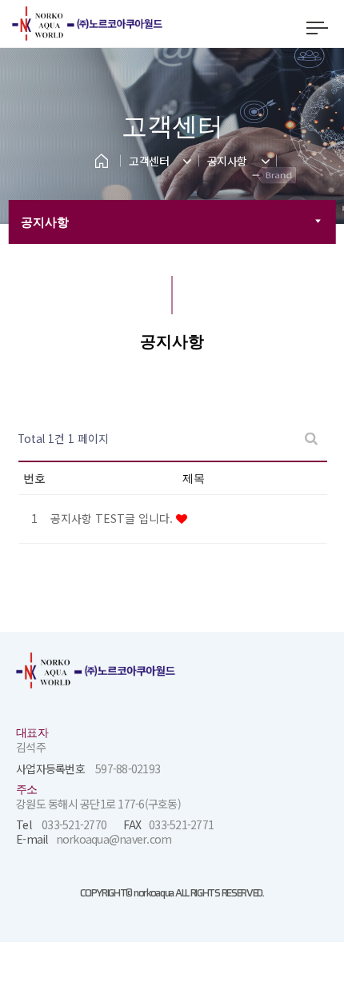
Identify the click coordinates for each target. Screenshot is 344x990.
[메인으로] (112, 23)
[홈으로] (94, 157)
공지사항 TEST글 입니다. (113, 518)
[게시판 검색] (311, 439)
